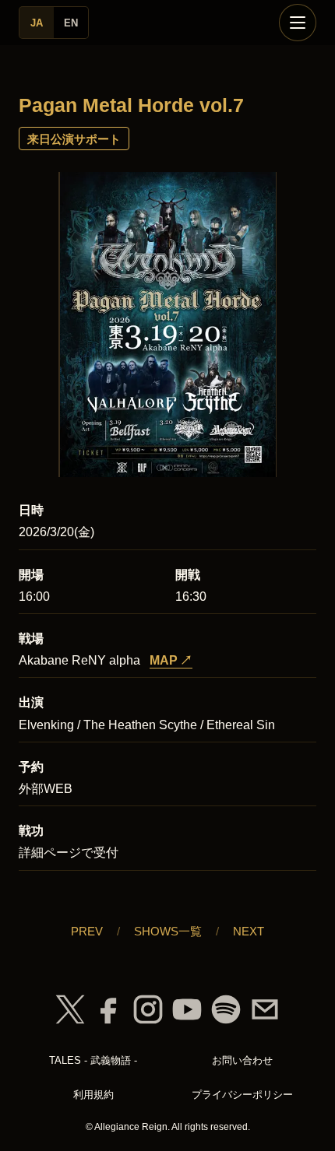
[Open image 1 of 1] (167, 325)
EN (71, 23)
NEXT (248, 931)
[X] (70, 1009)
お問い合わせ (242, 1060)
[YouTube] (187, 1009)
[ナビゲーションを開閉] (297, 22)
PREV (87, 931)
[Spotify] (226, 1009)
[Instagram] (148, 1009)
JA (36, 23)
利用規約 (93, 1094)
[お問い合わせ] (265, 1009)
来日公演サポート (74, 139)
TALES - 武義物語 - (93, 1060)
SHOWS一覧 (168, 931)
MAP (171, 660)
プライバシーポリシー (242, 1094)
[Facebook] (109, 1009)
